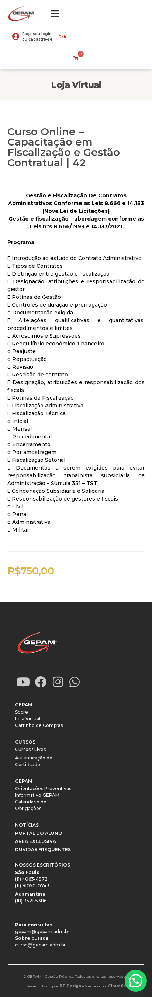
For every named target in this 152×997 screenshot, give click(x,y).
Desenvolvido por (53, 986)
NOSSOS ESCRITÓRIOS (42, 865)
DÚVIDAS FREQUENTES (43, 849)
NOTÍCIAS (27, 825)
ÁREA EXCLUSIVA (35, 841)
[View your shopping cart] (76, 58)
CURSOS (25, 742)
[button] (136, 981)
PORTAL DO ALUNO (38, 833)
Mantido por (105, 986)
